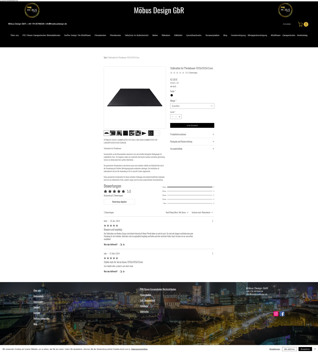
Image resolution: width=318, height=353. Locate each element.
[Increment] (179, 116)
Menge (173, 100)
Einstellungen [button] (275, 349)
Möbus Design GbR (159, 9)
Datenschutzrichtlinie (139, 349)
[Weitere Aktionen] (212, 220)
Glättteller (144, 311)
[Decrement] (172, 116)
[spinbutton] (176, 116)
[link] (183, 73)
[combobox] (192, 106)
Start (105, 57)
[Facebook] (282, 313)
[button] (303, 24)
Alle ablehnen (289, 349)
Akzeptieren (305, 349)
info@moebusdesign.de (56, 23)
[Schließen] (315, 349)
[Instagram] (276, 313)
